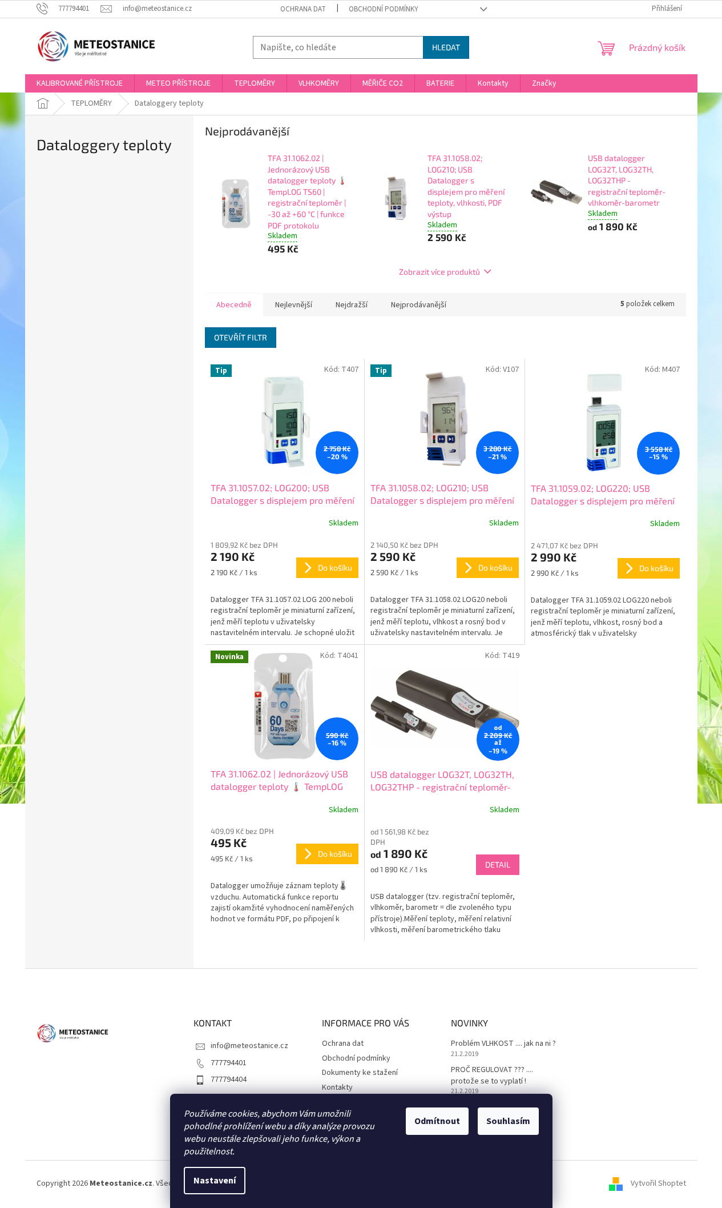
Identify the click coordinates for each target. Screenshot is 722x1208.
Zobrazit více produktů (439, 271)
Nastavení (214, 1180)
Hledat (446, 47)
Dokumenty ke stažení (360, 1072)
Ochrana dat (303, 9)
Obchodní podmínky (383, 9)
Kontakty (337, 1087)
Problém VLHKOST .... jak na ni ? (503, 1043)
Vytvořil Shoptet (658, 1183)
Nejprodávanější (418, 305)
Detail (497, 864)
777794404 (229, 1079)
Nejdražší (352, 305)
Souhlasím (508, 1121)
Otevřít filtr (240, 337)
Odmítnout (437, 1121)
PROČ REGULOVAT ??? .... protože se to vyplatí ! (492, 1075)
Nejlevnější (293, 305)
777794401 (229, 1063)
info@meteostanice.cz (249, 1046)
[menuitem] (79, 83)
